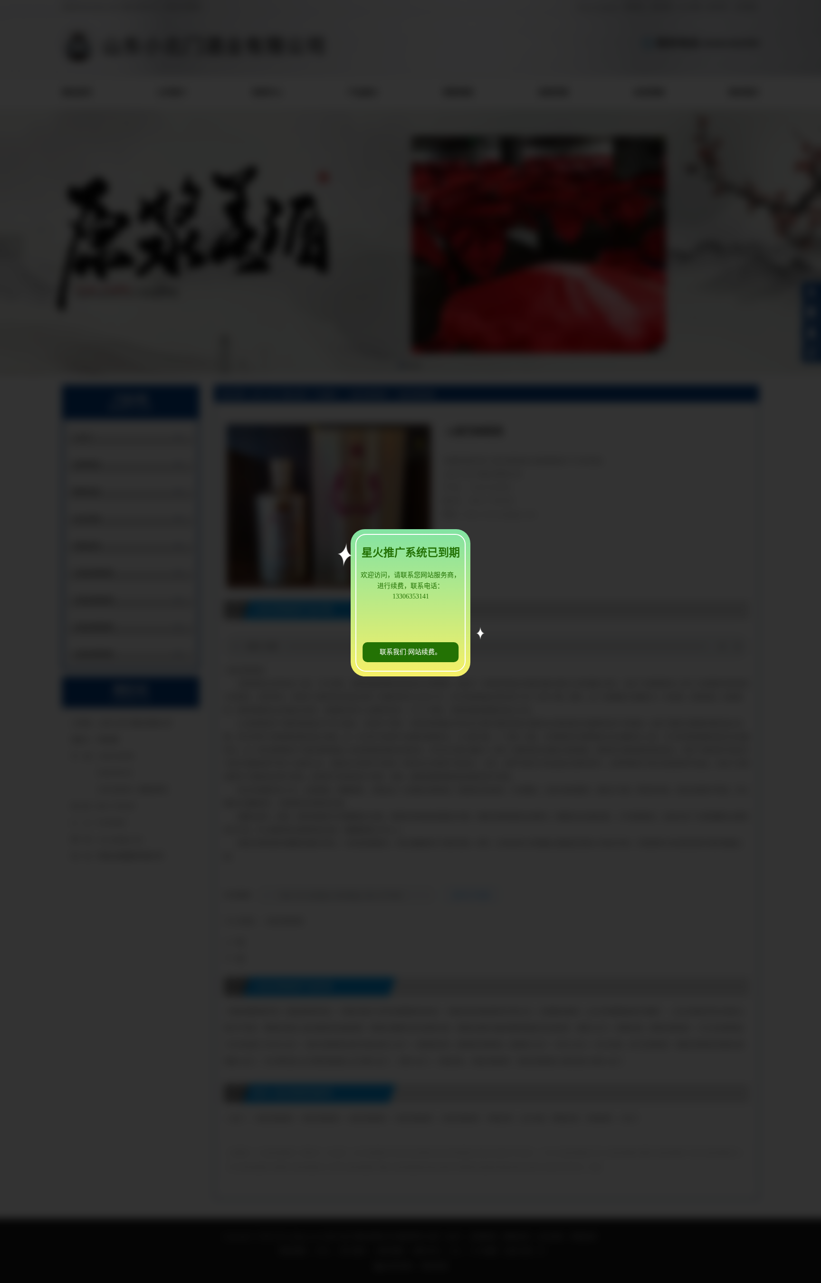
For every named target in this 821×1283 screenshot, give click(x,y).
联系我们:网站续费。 (410, 652)
